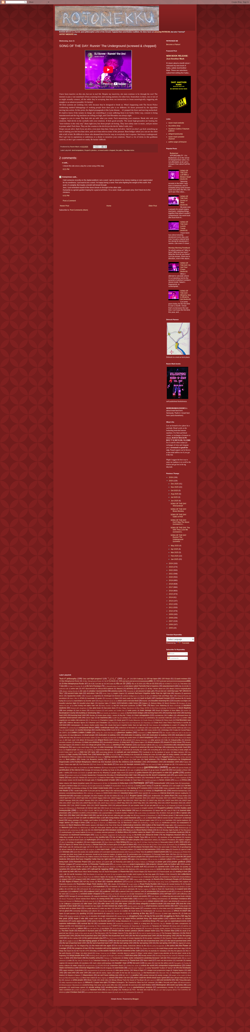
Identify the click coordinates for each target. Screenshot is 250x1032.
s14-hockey (170, 886)
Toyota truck (135, 960)
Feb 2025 (175, 556)
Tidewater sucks (183, 955)
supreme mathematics (68, 923)
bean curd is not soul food (128, 701)
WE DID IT (126, 975)
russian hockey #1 (175, 884)
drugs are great (95, 745)
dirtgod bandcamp (175, 134)
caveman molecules (165, 718)
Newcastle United (166, 842)
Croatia (175, 730)
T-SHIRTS (114, 926)
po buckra (154, 859)
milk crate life (85, 830)
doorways (78, 742)
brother (186, 710)
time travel (78, 958)
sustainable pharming (123, 923)
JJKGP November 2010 (173, 803)
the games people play (93, 938)
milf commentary (73, 830)
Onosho (175, 849)
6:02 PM (66, 196)
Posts (172, 654)
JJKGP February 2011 (179, 798)
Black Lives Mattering (158, 705)
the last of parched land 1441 (125, 941)
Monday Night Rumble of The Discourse (177, 830)
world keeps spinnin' (78, 987)
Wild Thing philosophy (183, 980)
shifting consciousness (160, 899)
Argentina (97, 696)
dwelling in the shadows (122, 745)
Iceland (140, 790)
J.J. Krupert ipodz (134, 795)
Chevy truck (168, 720)
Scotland (178, 891)
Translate (185, 643)
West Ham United (88, 978)
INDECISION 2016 (110, 793)
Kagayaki (172, 805)
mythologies (91, 840)
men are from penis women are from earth (106, 827)
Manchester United (130, 822)
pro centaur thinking (120, 864)
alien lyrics (141, 688)
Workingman (161, 985)
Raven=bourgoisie (111, 871)
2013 (171, 601)
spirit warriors (71, 913)
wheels (112, 978)
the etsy (156, 933)
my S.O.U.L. (152, 837)
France (185, 762)
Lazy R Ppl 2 (172, 810)
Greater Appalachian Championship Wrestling (97, 775)
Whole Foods (91, 980)
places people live (138, 857)
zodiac (139, 992)
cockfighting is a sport (169, 725)
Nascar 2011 (104, 840)
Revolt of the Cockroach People (166, 879)
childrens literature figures (76, 722)
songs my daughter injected (109, 911)
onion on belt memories (146, 849)
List (159, 815)
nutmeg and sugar (80, 847)
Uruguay (109, 968)
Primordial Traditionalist (99, 864)
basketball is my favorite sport (84, 701)
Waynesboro (88, 975)
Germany (96, 770)
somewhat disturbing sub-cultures (85, 911)
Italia (121, 795)
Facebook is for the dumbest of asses (156, 752)
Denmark (113, 737)
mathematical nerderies (132, 825)
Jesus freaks (183, 795)
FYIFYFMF (122, 767)
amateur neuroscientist (98, 691)
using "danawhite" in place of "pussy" (160, 968)
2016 (171, 591)
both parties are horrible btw (115, 710)
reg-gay (111, 877)
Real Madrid (91, 874)
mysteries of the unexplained (170, 837)
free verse (120, 764)
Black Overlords (175, 705)
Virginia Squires (178, 970)
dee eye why (68, 737)
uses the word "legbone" (136, 968)
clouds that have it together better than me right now (127, 725)
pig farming (122, 857)
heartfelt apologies (150, 780)
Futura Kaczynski (110, 767)
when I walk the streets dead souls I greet (150, 978)
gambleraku (151, 767)
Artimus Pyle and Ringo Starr (162, 696)
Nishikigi (88, 844)
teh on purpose (136, 928)
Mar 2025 (175, 552)
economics (168, 745)
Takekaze (165, 926)
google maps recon (118, 772)
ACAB (186, 686)
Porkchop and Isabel (123, 862)
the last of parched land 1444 (74, 943)
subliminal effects (175, 918)
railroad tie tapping (99, 869)
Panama (131, 852)
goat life (165, 770)
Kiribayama (70, 808)
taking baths (176, 926)
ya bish (76, 990)
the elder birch (131, 933)
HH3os (184, 780)
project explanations (138, 864)
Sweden (168, 923)
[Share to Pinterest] (105, 146)
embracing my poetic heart (176, 747)
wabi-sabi (95, 973)
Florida (83, 759)
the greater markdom (152, 938)
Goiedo (82, 772)
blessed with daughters (79, 708)
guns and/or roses (181, 775)
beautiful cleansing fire (160, 701)
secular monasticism (136, 894)
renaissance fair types (151, 877)
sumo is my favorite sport (101, 921)
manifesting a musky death (149, 822)
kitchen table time (94, 808)
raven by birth (68, 872)
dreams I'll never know (172, 742)
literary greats (168, 815)
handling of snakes (134, 777)
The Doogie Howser (116, 933)
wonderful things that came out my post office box (100, 985)
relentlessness (135, 877)
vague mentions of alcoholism (73, 970)
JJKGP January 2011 (86, 800)
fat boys (112, 754)
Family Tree (86, 754)
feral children (77, 757)
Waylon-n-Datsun (74, 975)
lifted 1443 (88, 815)
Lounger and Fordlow (90, 820)
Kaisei (180, 805)
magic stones (64, 823)
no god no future (126, 844)
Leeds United (141, 813)
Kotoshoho (127, 808)
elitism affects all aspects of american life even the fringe (139, 747)
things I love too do (102, 953)
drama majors (139, 742)
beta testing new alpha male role (86, 705)
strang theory (121, 916)
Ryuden (188, 884)
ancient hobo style (75, 693)
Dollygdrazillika (176, 740)
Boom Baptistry (185, 708)
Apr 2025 (175, 549)
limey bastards (141, 815)
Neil (63, 842)
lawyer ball (159, 810)
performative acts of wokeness (140, 854)
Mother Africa (123, 832)
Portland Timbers (139, 862)
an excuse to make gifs (145, 691)
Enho (82, 750)
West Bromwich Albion (72, 978)
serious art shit (124, 896)
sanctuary (131, 889)
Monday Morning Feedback (179, 248)
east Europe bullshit (144, 745)
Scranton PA (73, 894)
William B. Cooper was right (96, 982)
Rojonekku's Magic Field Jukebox (90, 884)
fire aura (155, 757)
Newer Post (64, 206)
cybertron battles (124, 732)
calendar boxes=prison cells (70, 718)
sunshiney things (149, 921)
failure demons (178, 752)
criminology (165, 730)
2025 (171, 481)
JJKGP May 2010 (122, 803)
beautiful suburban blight (67, 703)
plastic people (121, 859)
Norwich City (173, 844)
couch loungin (69, 730)
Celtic (178, 718)
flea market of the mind (181, 757)
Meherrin (65, 827)
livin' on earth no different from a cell (90, 818)
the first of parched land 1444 (144, 936)
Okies (174, 847)
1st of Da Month (110, 681)
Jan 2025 (175, 559)
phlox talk (62, 857)
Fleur (60, 759)
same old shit (120, 889)
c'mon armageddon (141, 715)
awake (100, 698)
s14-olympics (180, 886)
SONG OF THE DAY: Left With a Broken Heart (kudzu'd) (185, 175)
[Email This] (94, 146)
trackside (179, 960)
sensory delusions (84, 896)
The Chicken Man (167, 931)
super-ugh (163, 921)
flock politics (71, 759)
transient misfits (73, 963)
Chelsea (158, 720)
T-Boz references (103, 926)
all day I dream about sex (157, 688)
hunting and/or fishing (143, 785)
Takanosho (145, 926)
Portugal (151, 862)
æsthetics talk (63, 688)
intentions (154, 793)
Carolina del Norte (138, 718)
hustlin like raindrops (161, 785)
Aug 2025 (175, 494)
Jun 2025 (175, 501)
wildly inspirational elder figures (72, 982)
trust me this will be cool (163, 963)
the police (119, 150)
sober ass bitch (105, 908)
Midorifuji (62, 830)
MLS (158, 830)
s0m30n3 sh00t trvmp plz (70, 886)
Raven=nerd (152, 871)
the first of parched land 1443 (117, 936)
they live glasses (177, 951)
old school (79, 849)
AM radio (83, 691)
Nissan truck (98, 844)
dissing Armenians (141, 740)
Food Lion (136, 759)
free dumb (108, 764)
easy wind (158, 745)
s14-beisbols (113, 886)
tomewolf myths (176, 958)
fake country (73, 754)
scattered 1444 (124, 891)
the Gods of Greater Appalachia (131, 938)
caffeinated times (182, 715)
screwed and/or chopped (106, 150)
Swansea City (157, 923)
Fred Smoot (97, 764)
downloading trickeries (111, 742)
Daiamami (141, 732)
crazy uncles (152, 730)
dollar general (155, 740)
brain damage (145, 710)
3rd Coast (109, 683)
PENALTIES (187, 852)
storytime (94, 916)
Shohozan (77, 901)
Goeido (75, 772)
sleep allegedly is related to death (149, 904)
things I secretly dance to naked (123, 953)
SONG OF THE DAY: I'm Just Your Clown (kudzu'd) (185, 267)
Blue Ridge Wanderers (126, 708)
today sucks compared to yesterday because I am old (145, 958)
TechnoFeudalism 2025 (120, 928)
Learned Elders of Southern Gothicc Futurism (118, 813)
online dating (165, 849)
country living (100, 730)
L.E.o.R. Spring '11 (109, 810)
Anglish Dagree (118, 693)
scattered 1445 (138, 891)
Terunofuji (176, 928)
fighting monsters (111, 757)
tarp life (72, 928)
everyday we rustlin (140, 750)
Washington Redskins (180, 973)
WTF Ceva (126, 987)
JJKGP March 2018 (107, 803)
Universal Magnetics (87, 968)
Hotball (107, 785)
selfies (61, 896)
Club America (153, 725)
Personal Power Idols (161, 854)
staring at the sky (141, 913)
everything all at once (158, 750)
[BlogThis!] (97, 146)
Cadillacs (170, 715)
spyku (108, 913)
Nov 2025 (175, 487)
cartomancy (151, 718)
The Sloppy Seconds (147, 948)
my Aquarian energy (125, 835)
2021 (171, 574)
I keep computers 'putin (171, 788)
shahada (117, 899)
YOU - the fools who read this (142, 990)
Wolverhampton (185, 982)
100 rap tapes (152, 679)
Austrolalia (90, 698)
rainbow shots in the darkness (124, 869)
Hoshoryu (84, 785)
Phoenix (72, 857)
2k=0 (90, 683)
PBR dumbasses (174, 852)
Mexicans (170, 827)
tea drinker (105, 928)
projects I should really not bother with (165, 864)
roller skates (111, 884)
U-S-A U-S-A (102, 965)
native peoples (134, 840)
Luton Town (117, 820)
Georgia (87, 770)
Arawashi (88, 696)
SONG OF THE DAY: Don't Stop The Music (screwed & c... (180, 522)
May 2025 (175, 546)
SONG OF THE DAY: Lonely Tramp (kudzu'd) (184, 226)
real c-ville (62, 874)
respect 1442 (81, 879)
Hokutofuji (113, 783)
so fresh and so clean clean (70, 908)
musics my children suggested (105, 835)
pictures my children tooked (89, 857)
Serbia (114, 896)
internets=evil (64, 796)
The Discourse (100, 933)
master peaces (90, 825)
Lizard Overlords (130, 818)
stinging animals (73, 916)
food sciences (150, 759)
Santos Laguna (143, 889)
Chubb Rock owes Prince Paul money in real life (171, 722)
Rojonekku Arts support (179, 881)
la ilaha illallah (126, 810)
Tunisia (186, 963)
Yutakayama (130, 992)
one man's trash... (104, 849)
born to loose (81, 710)
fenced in (65, 757)
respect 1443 (95, 879)
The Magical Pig (82, 945)
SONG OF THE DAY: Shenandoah (178, 505)
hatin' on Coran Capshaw (177, 777)
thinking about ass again (98, 955)
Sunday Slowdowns (122, 921)
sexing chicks (104, 899)
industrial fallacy (127, 793)
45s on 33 (120, 683)
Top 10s (77, 960)
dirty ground (127, 740)
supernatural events (178, 921)
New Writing (121, 842)
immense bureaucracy (180, 790)
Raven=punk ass (166, 871)
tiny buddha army (93, 958)
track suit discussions (164, 960)
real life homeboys (75, 874)
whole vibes (104, 980)
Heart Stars (137, 780)
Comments (174, 658)
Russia (163, 884)
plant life (179, 857)
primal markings (82, 864)
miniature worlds (115, 830)
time (67, 958)
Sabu (109, 889)
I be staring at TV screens (137, 788)
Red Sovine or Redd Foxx (82, 877)
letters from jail (167, 813)
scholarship (151, 891)
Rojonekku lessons (66, 884)
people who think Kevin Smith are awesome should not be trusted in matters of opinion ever (93, 854)
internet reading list (181, 793)
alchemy (129, 689)
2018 (171, 584)
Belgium (145, 703)
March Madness (75, 825)
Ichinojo (148, 790)
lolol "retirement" (176, 818)
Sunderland (136, 921)
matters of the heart (153, 825)
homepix (139, 782)
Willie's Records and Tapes (167, 982)
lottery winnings (73, 820)
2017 (171, 587)
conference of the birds (126, 728)
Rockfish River (141, 881)
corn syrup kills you (155, 728)
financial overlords (142, 757)
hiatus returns (64, 783)
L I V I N (80, 810)
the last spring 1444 (164, 943)
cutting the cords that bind (105, 732)
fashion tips (100, 754)
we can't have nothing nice (107, 975)
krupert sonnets (148, 808)
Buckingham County (67, 713)
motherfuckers (160, 832)
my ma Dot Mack (87, 837)
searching (108, 894)
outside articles (94, 852)
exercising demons (106, 752)
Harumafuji (149, 777)
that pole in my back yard (88, 931)
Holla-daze (124, 783)
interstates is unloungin (82, 795)
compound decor (86, 727)
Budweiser (174, 153)
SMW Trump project (181, 906)
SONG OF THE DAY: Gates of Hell (178, 516)
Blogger (136, 999)
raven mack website (176, 123)
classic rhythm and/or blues (94, 725)
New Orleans (109, 842)
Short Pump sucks (105, 901)
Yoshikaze (125, 990)
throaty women (146, 955)
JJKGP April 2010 (65, 798)
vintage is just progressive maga (158, 970)
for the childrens (122, 762)
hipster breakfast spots (81, 783)
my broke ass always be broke (146, 835)
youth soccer (119, 992)
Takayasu (155, 926)
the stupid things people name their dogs (171, 948)
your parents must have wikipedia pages (98, 992)
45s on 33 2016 (152, 684)
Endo (61, 750)
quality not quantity (181, 867)
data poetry (63, 735)
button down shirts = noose (107, 715)
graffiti (176, 772)
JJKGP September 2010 (103, 805)
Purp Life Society (124, 867)
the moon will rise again (101, 946)
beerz (114, 703)
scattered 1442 (93, 891)
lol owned (164, 818)
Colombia (62, 728)
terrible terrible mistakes (162, 928)
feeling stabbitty (174, 754)
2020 (171, 577)
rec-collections (184, 874)
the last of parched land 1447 (101, 943)
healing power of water (106, 780)
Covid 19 (114, 730)
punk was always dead (93, 867)
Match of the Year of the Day (110, 825)
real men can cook (103, 874)
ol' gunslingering (185, 847)
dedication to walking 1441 (109, 735)
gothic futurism (143, 773)
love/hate (104, 820)
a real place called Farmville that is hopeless (141, 686)
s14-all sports (85, 886)
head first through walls (86, 780)
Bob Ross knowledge (159, 708)
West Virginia (102, 978)
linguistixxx (151, 815)
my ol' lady (117, 837)
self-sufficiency (182, 894)
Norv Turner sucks (160, 844)
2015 (171, 594)
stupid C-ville (79, 919)
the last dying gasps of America (93, 940)
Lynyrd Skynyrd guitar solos (144, 820)
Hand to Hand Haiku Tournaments (112, 777)
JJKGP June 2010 (171, 800)
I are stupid (176, 785)
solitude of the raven (132, 908)
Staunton (158, 913)
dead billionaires (76, 735)
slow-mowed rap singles (113, 906)
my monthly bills (102, 837)
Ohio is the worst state (162, 847)
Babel (117, 698)
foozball (108, 762)
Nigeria (68, 844)
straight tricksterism (107, 916)
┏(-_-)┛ (126, 679)
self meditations (153, 894)
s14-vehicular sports (98, 889)
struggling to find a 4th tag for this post (144, 916)
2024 (171, 563)
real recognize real (119, 874)
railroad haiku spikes (78, 869)
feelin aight (162, 754)
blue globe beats (95, 708)
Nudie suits (67, 847)
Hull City (130, 785)
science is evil (165, 891)
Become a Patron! (173, 44)
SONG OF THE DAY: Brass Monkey (178, 510)
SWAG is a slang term (142, 923)
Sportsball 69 (98, 913)
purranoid (150, 867)
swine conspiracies (181, 923)
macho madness (182, 820)
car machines (102, 718)
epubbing (90, 750)
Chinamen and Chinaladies (97, 722)
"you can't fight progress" (92, 679)
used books (119, 968)
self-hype (168, 894)
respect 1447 (124, 879)
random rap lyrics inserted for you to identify (173, 869)
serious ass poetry (140, 896)
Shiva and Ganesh (65, 901)
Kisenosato (81, 808)
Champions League (107, 720)
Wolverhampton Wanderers (70, 985)
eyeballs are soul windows (127, 752)
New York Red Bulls (151, 842)
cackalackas (159, 715)
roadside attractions (114, 882)
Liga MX (99, 815)
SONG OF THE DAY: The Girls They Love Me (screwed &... (180, 530)
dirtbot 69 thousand (86, 740)
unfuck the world (147, 965)
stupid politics (158, 919)
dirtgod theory (103, 740)
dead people (89, 735)
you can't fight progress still (165, 990)
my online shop (174, 126)
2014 (171, 597)
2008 (171, 618)
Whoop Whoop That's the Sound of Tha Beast (128, 980)
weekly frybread (149, 975)
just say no (162, 805)
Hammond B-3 (92, 777)
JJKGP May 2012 (155, 803)
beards (144, 701)
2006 (171, 624)
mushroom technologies (80, 835)
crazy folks (140, 730)
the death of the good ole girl (82, 933)
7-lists (61, 686)
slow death (171, 904)
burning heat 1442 (173, 713)
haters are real (161, 777)
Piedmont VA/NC (108, 857)
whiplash (67, 980)
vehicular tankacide (106, 970)
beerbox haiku (103, 703)
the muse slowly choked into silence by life (130, 945)
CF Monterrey (92, 720)
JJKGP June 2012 (72, 803)
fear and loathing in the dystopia (129, 754)
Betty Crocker (106, 705)
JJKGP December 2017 (158, 798)
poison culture (166, 859)
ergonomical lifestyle (103, 750)
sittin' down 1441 (90, 904)
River (100, 882)
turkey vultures (64, 965)
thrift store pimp (131, 955)
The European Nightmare (170, 933)
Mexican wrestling (156, 827)
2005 (171, 628)
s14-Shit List (71, 889)
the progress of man (80, 948)
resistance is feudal (169, 877)
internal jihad (165, 793)
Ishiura (114, 795)
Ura (101, 968)
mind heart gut (99, 830)
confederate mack (107, 728)
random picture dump (146, 869)
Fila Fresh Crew (127, 757)
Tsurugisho (177, 963)
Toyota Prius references (118, 960)
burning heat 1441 (155, 713)
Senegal (72, 896)
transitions (85, 963)
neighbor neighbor (184, 840)
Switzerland (79, 926)
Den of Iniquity (102, 737)
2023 (171, 567)
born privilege (68, 710)
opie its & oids (186, 849)
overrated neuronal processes (113, 852)
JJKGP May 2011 (139, 803)
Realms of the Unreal (166, 874)
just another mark (137, 805)
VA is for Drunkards (183, 968)
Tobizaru (107, 958)
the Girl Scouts (112, 938)
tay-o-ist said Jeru (93, 928)
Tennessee (148, 928)
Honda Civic (174, 783)
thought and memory (116, 955)
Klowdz (106, 808)
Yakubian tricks (129, 150)
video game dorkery (122, 970)
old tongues (90, 849)
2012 (171, 604)
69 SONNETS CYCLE (170, 683)
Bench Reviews (170, 703)
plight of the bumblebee (139, 859)
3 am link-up (99, 683)
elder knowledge (106, 747)
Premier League (65, 864)
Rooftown (122, 884)
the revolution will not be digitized (105, 948)
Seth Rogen (155, 896)
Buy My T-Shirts (125, 715)
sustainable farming (105, 923)
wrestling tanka (112, 987)
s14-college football (141, 886)
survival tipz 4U (87, 923)
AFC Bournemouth (88, 688)
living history (114, 818)
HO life (105, 783)
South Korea (135, 911)
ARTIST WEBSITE (66, 34)
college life (183, 725)
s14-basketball (99, 886)
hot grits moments (96, 785)
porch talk (108, 862)
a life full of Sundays (93, 686)
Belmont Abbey (156, 703)
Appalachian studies (74, 696)
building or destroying (87, 713)
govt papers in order (161, 773)
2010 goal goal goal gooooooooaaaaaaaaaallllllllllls (173, 681)
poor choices (96, 862)
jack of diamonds (154, 795)
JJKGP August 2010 (99, 798)
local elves (152, 818)
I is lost (155, 788)
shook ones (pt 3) (90, 901)
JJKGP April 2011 (82, 798)
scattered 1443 (109, 891)
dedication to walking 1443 (160, 735)
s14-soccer (84, 889)
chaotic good (120, 720)
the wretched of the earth (130, 951)
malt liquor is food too (97, 822)
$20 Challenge (138, 679)
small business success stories (158, 906)
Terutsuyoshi (186, 928)
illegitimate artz (160, 791)
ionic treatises (99, 795)
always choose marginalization (180, 688)
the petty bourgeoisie (157, 945)
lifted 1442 (76, 815)
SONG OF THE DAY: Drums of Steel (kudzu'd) (184, 200)
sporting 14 (84, 913)
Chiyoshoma (136, 722)
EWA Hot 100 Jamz (87, 752)
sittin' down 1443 (125, 904)
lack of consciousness (144, 810)
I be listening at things (78, 788)
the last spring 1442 (125, 943)
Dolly (166, 740)
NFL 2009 (180, 842)
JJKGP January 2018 (105, 800)
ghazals (122, 770)
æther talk (74, 688)
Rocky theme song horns (159, 881)
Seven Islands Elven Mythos (86, 899)
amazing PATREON (162, 32)
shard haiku (128, 899)
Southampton (147, 911)
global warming (141, 770)
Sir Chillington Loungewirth (70, 903)
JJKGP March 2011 (90, 803)
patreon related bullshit (156, 852)
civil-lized (63, 725)
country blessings (84, 730)
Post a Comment (69, 201)
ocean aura (123, 847)
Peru (174, 854)
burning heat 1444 (78, 715)
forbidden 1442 (140, 762)
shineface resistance (179, 899)
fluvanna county (96, 759)
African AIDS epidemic (106, 688)
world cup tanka (176, 985)
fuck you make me (73, 767)
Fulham (84, 767)
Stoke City (84, 916)
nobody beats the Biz (144, 844)
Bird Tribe (142, 705)
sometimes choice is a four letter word (157, 908)
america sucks (117, 691)
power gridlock (178, 861)
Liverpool (70, 818)
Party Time (140, 852)
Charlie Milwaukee (134, 720)
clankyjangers (76, 725)
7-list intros (184, 683)
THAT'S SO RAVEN (110, 931)
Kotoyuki (136, 808)
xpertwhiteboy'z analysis (142, 987)
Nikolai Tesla (77, 844)
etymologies (117, 750)
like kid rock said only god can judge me (119, 815)
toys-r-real (148, 960)
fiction (100, 757)
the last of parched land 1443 (179, 941)
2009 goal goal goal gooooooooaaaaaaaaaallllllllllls (136, 681)
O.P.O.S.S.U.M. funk (109, 847)
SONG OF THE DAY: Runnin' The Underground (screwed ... (178, 538)
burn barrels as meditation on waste (112, 713)
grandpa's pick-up (73, 775)
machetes (169, 820)
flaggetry (165, 757)
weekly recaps (163, 975)
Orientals (66, 852)
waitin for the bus (121, 973)
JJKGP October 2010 (82, 805)
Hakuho (81, 777)
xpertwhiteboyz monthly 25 (166, 987)
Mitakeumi (129, 830)
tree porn (136, 963)
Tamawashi (63, 928)
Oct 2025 (174, 491)
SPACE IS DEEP (180, 911)
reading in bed (181, 872)
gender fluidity (184, 767)
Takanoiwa (135, 926)
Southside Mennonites (163, 911)
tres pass (148, 963)
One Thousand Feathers (124, 849)
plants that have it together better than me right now (91, 859)
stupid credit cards (95, 918)
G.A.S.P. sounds (135, 767)
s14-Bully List (125, 886)
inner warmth (143, 793)
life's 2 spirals (181, 813)
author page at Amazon (177, 142)
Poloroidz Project (80, 862)
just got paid (151, 805)
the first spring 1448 (74, 938)
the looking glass (68, 945)
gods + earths (64, 772)
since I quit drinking (170, 901)
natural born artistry (151, 840)
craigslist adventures (127, 730)
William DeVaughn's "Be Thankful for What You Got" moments (133, 982)
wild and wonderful (164, 980)
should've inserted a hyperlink (125, 901)
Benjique (182, 703)
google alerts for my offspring (98, 772)
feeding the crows (149, 754)
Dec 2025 (175, 484)
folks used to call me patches (118, 759)
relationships (122, 877)
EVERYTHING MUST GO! (68, 752)
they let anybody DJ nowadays (156, 951)
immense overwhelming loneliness (71, 793)
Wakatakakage (136, 973)
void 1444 (84, 973)
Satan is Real (156, 889)
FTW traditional (180, 764)
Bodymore (172, 708)
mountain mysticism (177, 832)
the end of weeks (145, 933)
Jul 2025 (174, 497)
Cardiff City (116, 718)
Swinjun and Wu (64, 926)
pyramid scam (163, 867)
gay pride (172, 767)
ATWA (82, 698)
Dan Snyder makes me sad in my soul (176, 732)
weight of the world (178, 975)
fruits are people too (165, 764)
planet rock (153, 857)
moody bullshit (80, 832)
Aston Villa (73, 698)
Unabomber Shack (116, 965)
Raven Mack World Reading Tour (90, 871)
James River (169, 796)
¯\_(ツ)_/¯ (112, 678)
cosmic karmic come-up (174, 728)
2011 (171, 608)
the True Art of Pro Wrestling (87, 951)
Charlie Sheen (147, 720)
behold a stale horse (129, 703)
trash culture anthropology (102, 963)
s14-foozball (158, 886)
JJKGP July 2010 (123, 800)
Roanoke (130, 881)
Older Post (153, 206)
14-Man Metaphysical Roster (69, 681)
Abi (180, 686)
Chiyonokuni (125, 722)
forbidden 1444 (173, 762)
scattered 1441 (77, 891)
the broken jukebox (129, 931)
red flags (68, 877)
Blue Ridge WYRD (143, 708)
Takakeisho (125, 926)
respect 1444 (110, 879)
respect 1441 (67, 879)
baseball (69, 701)
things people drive (77, 955)
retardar (148, 879)
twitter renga (77, 965)
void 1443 (72, 973)
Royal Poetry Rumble (148, 884)
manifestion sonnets (169, 822)
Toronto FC (87, 960)
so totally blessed (91, 908)
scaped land (182, 889)
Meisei (75, 827)
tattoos (80, 928)
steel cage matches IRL (172, 913)
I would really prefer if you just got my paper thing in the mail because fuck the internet (104, 790)
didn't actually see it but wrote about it (171, 737)
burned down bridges (135, 713)
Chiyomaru (114, 722)
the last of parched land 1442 (152, 941)
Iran (108, 795)
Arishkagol (107, 696)
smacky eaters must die (135, 906)
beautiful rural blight (181, 701)
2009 (171, 614)
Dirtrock (117, 740)
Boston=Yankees (96, 710)
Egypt (95, 747)
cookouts (141, 728)
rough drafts (133, 884)
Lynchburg (127, 820)
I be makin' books (118, 788)
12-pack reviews (180, 679)
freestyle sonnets (133, 764)
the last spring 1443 (144, 943)
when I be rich (124, 978)
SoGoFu (118, 908)
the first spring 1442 (168, 936)
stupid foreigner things (114, 918)
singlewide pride (185, 901)
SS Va (128, 913)
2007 (171, 621)
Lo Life (143, 818)
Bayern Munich (104, 701)
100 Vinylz (166, 679)
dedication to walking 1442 (135, 735)
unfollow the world (132, 965)
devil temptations (78, 150)
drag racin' (126, 742)
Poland (178, 859)
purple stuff (138, 867)
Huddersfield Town (119, 785)
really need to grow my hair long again (142, 874)
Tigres (61, 958)
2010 (171, 611)
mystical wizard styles (76, 840)
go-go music (155, 770)
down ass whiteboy (91, 742)
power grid (162, 862)
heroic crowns (164, 780)
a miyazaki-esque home (113, 686)
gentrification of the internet (70, 770)
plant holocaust (167, 857)
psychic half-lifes (76, 867)
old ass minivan (67, 849)
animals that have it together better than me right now (149, 693)
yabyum (84, 990)
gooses (131, 772)
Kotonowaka (116, 808)
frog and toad (150, 764)
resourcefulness (185, 877)
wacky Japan (106, 973)
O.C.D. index (94, 847)
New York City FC (136, 842)
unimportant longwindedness (169, 965)
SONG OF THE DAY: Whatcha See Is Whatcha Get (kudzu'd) (185, 295)
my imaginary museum (172, 835)
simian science (154, 901)
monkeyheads (67, 832)
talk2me (186, 926)
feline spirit (187, 754)
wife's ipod (150, 980)
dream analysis (154, 742)
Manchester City (114, 822)
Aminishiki (130, 691)
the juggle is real (70, 941)
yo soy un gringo (112, 990)
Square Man (118, 913)
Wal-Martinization (150, 973)
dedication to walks (183, 735)
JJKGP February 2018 (67, 800)
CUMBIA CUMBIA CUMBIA (80, 733)
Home (108, 206)
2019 (171, 580)
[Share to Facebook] (102, 146)
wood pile (125, 985)
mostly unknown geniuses (105, 832)
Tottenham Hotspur (100, 960)
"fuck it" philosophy (68, 678)
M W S (160, 820)
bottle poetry (132, 710)
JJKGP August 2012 (118, 798)
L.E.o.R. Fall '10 (93, 810)
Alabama (120, 688)
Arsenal (117, 696)
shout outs (141, 901)
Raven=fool (125, 872)
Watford (62, 975)
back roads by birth (130, 698)
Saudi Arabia (169, 889)
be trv (113, 701)
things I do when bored (84, 953)
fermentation (90, 757)
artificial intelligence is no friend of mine (136, 696)
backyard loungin (163, 698)
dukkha (107, 745)
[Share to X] (100, 146)
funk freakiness (95, 767)
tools (70, 960)
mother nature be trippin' (141, 832)
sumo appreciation (79, 921)
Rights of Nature (72, 882)
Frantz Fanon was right (67, 764)
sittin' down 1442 (107, 904)
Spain (61, 913)
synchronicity (90, 926)
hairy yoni (71, 777)
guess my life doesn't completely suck (155, 775)
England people (71, 750)
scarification (63, 891)
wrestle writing (94, 987)
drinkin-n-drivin (80, 745)
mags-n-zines (79, 823)
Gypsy (61, 777)
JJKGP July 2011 (140, 800)
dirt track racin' (70, 740)
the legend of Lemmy (183, 943)
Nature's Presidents (168, 840)
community (72, 728)
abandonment (168, 686)
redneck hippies (99, 877)
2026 (171, 477)
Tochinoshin (116, 958)
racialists (62, 869)
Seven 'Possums (67, 899)
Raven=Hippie (139, 871)
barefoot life (179, 698)
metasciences (139, 827)
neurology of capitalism (75, 842)
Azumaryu (108, 698)
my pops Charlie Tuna (135, 837)
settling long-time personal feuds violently (176, 896)
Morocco (91, 832)
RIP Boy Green (88, 881)
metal (128, 827)
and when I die (93, 693)
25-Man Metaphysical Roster (73, 684)
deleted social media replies (85, 737)
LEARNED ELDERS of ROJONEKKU (84, 813)
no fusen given (112, 844)
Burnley (92, 715)
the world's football (107, 951)
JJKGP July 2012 (155, 800)
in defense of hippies (93, 793)
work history (146, 985)
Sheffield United (143, 899)
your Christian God (73, 992)
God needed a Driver (180, 770)
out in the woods (79, 852)
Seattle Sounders (120, 894)
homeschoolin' (160, 783)
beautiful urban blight (87, 703)
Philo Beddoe (184, 854)
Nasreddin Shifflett (118, 840)
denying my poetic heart (127, 737)
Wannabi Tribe (164, 973)
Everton (127, 750)
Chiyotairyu (147, 722)
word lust (134, 985)
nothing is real (185, 844)
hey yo (176, 780)
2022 (171, 570)
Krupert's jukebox (90, 150)
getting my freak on (109, 770)
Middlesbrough (184, 827)
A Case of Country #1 (75, 686)
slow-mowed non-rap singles (91, 906)
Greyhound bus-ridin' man (126, 775)
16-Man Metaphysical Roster (92, 681)
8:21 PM (66, 169)
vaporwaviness (92, 970)
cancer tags (90, 718)
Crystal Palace (186, 730)
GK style (131, 770)
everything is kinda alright (179, 750)
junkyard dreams (122, 805)
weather (136, 975)
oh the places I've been (140, 847)
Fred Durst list (84, 764)
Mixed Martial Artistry (144, 830)
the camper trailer (148, 931)
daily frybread (153, 733)
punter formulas (110, 867)
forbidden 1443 (156, 762)
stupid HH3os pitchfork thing (136, 919)
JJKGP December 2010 (137, 798)
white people (78, 980)
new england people (94, 842)
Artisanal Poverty (183, 696)
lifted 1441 (63, 815)
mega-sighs (169, 825)
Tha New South (67, 931)
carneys (125, 718)
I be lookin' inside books (99, 788)
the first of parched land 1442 (89, 936)
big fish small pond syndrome (124, 705)
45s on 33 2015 (137, 683)
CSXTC (64, 732)
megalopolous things (184, 825)
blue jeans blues (110, 708)
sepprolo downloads (101, 896)
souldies (125, 911)
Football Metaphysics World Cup (87, 762)
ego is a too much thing (80, 747)
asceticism (63, 698)
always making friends (69, 691)
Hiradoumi (96, 783)
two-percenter (90, 965)
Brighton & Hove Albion (171, 710)
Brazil (158, 710)
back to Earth (145, 698)
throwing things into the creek (165, 955)
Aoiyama (178, 693)
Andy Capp (107, 693)
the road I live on (129, 948)
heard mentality (124, 780)
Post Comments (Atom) (79, 210)
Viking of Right (138, 970)
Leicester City (154, 813)
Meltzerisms (84, 827)
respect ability (138, 879)
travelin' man (121, 963)
